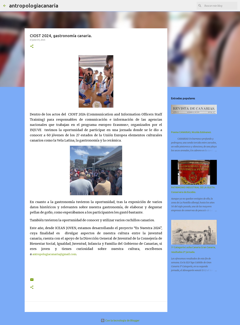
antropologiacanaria (33, 5)
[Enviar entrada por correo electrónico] (32, 281)
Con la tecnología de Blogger (122, 320)
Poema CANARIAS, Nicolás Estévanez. (191, 132)
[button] (32, 46)
